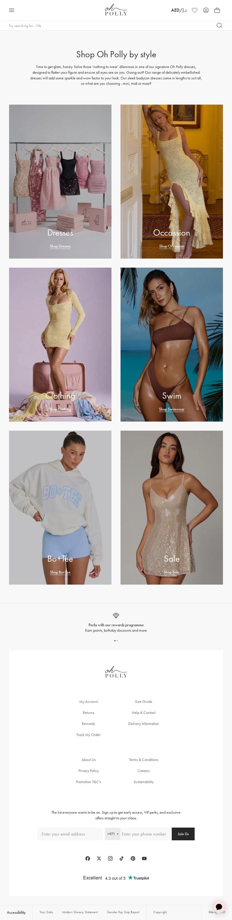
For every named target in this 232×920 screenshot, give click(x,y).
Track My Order (88, 734)
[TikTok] (121, 858)
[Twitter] (99, 858)
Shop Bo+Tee (60, 572)
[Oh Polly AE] (116, 10)
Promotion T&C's (88, 781)
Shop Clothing (60, 409)
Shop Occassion (171, 246)
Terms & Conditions (143, 759)
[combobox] (112, 834)
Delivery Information (143, 723)
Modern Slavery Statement (80, 912)
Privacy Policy (88, 770)
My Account (88, 701)
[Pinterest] (133, 858)
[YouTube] (144, 858)
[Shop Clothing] (60, 345)
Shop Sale (171, 572)
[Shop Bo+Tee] (60, 508)
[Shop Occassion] (172, 182)
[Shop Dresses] (60, 182)
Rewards (88, 723)
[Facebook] (87, 858)
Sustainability (144, 781)
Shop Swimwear (171, 409)
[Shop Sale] (172, 508)
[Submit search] (219, 25)
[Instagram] (110, 858)
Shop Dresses (60, 246)
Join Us (183, 834)
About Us (88, 759)
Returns (88, 712)
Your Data (46, 912)
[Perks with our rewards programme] (116, 622)
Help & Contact (143, 712)
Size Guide (143, 701)
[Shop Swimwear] (172, 345)
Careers (144, 770)
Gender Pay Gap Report (123, 912)
